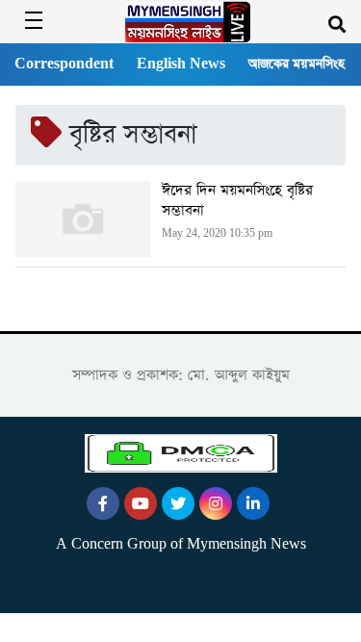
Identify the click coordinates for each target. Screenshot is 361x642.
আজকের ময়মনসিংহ (296, 64)
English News (181, 64)
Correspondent (64, 64)
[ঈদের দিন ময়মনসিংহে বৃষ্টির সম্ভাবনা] (82, 219)
